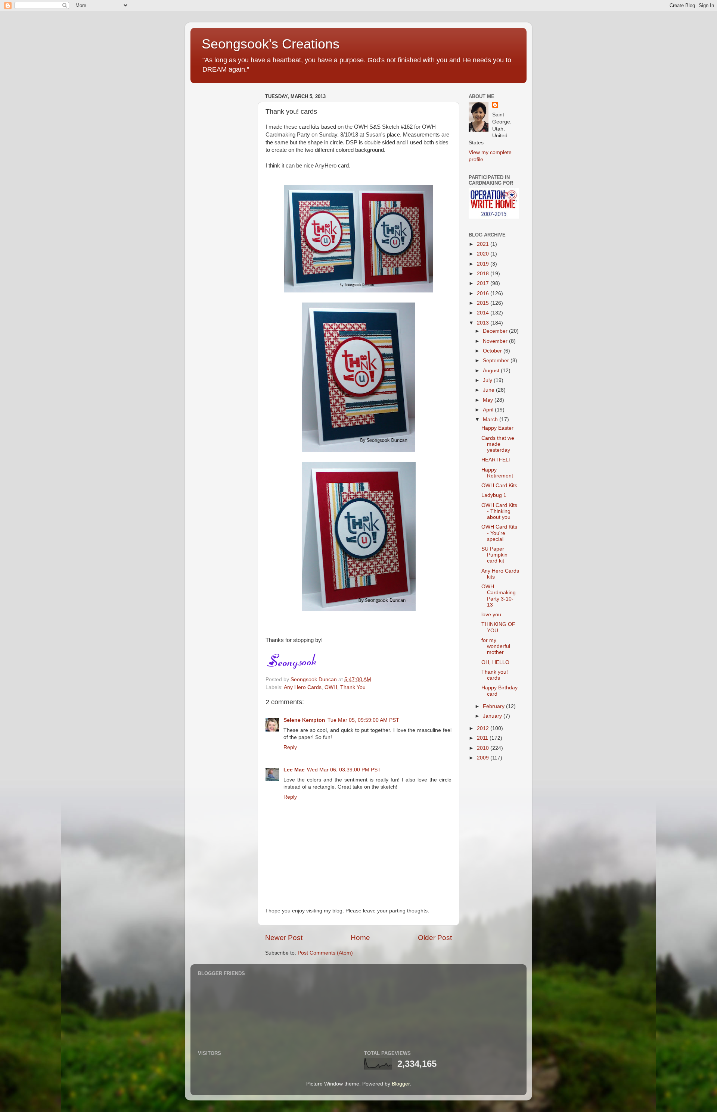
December (496, 331)
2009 (483, 758)
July (488, 380)
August (492, 370)
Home (360, 938)
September (496, 360)
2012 (483, 728)
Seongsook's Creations (270, 43)
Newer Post (283, 938)
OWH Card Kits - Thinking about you (499, 511)
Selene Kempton (304, 720)
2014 (483, 313)
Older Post (435, 938)
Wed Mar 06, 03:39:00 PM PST (344, 770)
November (496, 341)
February (494, 706)
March (491, 419)
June (489, 390)
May (488, 400)
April (489, 410)
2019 (483, 264)
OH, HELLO (495, 662)
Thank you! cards (494, 675)
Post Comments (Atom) (325, 953)
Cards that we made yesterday (497, 444)
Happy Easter (497, 428)
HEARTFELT (496, 460)
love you (491, 614)
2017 (483, 283)
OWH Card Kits (499, 485)
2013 (483, 323)
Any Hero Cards (303, 687)
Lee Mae (294, 770)
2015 (483, 303)
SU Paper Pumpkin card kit (494, 555)
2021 (483, 244)
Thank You (353, 687)
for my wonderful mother (495, 646)
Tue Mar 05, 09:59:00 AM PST (363, 720)
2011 (483, 738)
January (493, 716)
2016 (483, 293)
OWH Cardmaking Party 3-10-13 (498, 596)
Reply (290, 747)
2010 (483, 748)
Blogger (401, 1084)
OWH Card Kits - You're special (499, 533)
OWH (331, 687)
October (493, 351)
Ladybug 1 (493, 495)
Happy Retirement (497, 473)
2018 (483, 273)
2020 (483, 254)
